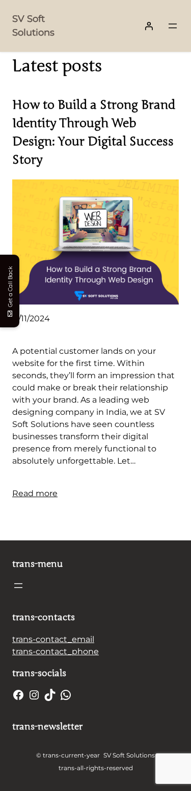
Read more (35, 493)
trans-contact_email (53, 639)
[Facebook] (18, 695)
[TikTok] (50, 695)
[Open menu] (173, 26)
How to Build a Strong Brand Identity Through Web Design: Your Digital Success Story (93, 132)
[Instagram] (34, 695)
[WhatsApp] (66, 695)
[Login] (149, 26)
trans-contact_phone (55, 651)
